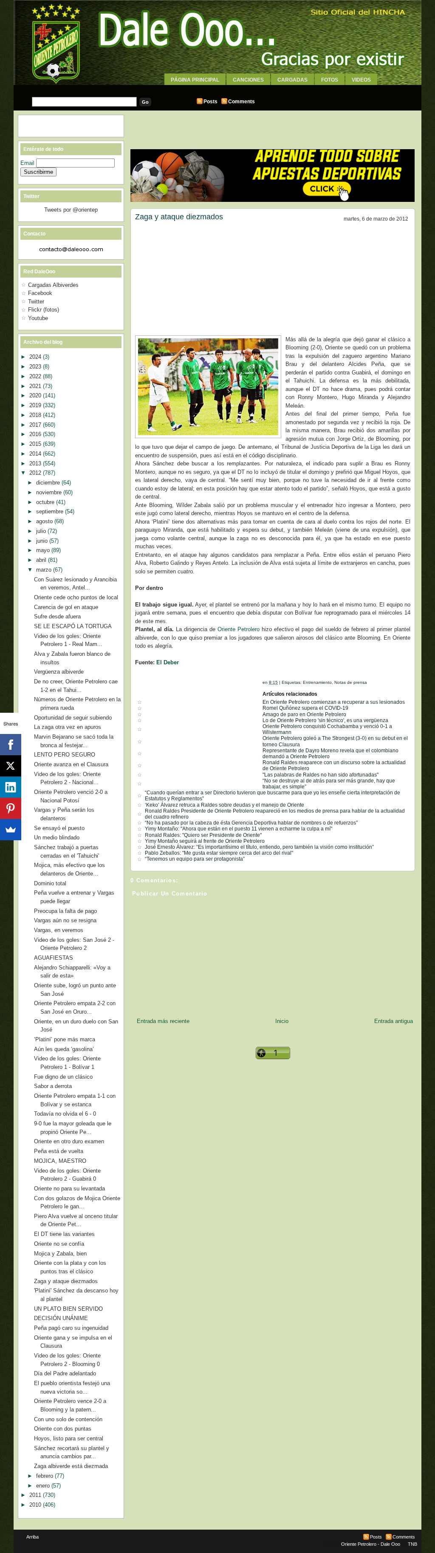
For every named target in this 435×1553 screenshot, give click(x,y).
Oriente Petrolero (239, 629)
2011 (36, 1495)
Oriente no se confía (59, 1244)
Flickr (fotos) (43, 309)
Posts (210, 102)
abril (42, 560)
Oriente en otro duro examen (69, 1141)
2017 (36, 425)
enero (43, 1485)
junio (42, 541)
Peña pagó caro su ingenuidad (71, 1328)
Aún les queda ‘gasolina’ (64, 1049)
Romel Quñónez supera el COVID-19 (305, 708)
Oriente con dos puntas (62, 1428)
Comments (241, 102)
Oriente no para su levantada (69, 1188)
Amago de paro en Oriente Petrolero (304, 714)
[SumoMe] (10, 829)
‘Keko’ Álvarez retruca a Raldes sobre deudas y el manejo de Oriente (224, 805)
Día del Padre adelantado (65, 1373)
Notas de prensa (350, 682)
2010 (36, 1505)
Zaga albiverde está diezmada (71, 1466)
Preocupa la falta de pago (65, 911)
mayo (43, 550)
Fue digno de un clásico (63, 1077)
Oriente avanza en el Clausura (71, 764)
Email (28, 163)
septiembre (50, 511)
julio (42, 531)
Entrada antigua (393, 1021)
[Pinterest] (10, 808)
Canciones (248, 80)
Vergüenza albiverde (59, 672)
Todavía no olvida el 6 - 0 (65, 1114)
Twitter (36, 301)
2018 (36, 415)
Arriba (32, 1536)
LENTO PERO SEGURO (64, 754)
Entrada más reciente (163, 1021)
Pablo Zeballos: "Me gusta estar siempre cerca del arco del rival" (219, 853)
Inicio (281, 1021)
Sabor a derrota (53, 1086)
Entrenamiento (317, 682)
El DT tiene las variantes (64, 1234)
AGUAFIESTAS (53, 958)
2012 (36, 473)
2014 (36, 454)
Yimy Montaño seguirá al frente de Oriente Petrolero (205, 841)
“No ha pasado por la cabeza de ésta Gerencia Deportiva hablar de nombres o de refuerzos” (251, 823)
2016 (36, 434)
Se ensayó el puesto (59, 828)
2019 (36, 405)
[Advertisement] (217, 88)
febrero (45, 1476)
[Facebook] (10, 744)
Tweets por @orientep (71, 210)
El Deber (167, 662)
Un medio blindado (56, 837)
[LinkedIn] (10, 787)
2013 (36, 463)
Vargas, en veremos (58, 930)
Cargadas (292, 80)
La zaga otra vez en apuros (67, 727)
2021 (36, 386)
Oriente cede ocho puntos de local (76, 597)
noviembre (49, 492)
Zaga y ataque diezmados (179, 217)
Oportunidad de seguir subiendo (73, 717)
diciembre (49, 482)
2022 (36, 376)
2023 (36, 366)
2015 (36, 444)
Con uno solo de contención (68, 1419)
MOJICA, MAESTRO (60, 1161)
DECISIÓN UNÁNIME (61, 1318)
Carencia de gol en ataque (66, 607)
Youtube (38, 318)
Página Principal (195, 80)
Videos (361, 80)
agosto (45, 521)
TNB (412, 1544)
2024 (36, 357)
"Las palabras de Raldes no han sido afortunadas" (321, 775)
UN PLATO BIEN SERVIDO (68, 1309)
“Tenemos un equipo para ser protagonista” (195, 859)
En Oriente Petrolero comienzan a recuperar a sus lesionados (334, 702)
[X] (10, 765)
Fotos (329, 80)
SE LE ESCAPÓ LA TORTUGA (73, 626)
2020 (36, 395)
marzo (44, 570)
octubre (46, 502)
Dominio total (50, 883)
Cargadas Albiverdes (53, 285)
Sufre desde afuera (57, 616)
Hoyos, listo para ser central (68, 1438)
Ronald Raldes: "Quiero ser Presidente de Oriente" (203, 835)
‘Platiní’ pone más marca (64, 1039)
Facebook (40, 293)
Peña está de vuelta (58, 1151)
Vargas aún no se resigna (65, 920)
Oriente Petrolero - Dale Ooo (370, 1544)
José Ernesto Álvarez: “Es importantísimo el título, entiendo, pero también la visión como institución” (259, 847)
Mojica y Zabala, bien (60, 1253)
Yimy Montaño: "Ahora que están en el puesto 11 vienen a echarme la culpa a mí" (238, 829)
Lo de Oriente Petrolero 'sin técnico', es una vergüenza (325, 720)
